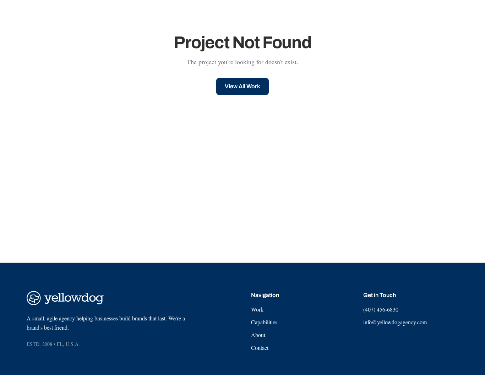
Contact (259, 347)
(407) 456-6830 (380, 309)
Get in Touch (437, 14)
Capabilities (264, 322)
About (258, 334)
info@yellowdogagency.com (395, 322)
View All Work (242, 86)
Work (257, 309)
